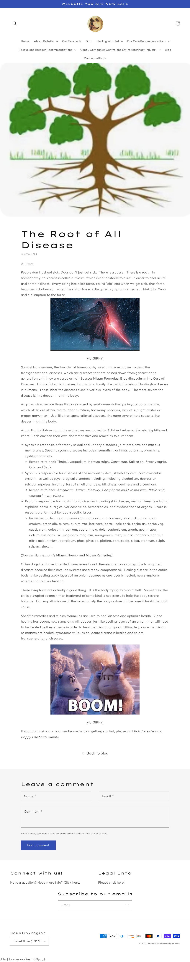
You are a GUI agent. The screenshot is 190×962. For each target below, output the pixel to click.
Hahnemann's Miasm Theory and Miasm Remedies (73, 555)
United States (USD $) (27, 941)
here (75, 882)
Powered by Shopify (169, 943)
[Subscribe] (127, 905)
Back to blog (97, 753)
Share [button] (29, 264)
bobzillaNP (153, 943)
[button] (14, 23)
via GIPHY (95, 358)
